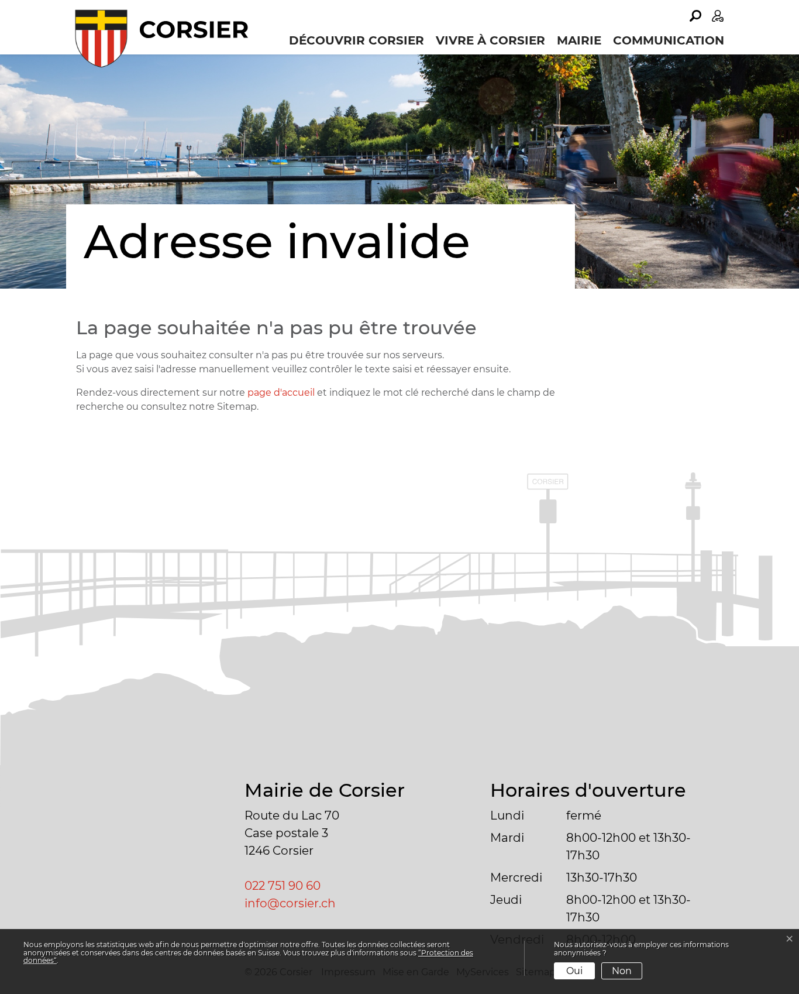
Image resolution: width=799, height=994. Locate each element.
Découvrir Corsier (356, 40)
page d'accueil (281, 392)
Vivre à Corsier (490, 40)
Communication (668, 40)
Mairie (579, 40)
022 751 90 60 (282, 886)
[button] (695, 16)
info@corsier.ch (290, 903)
